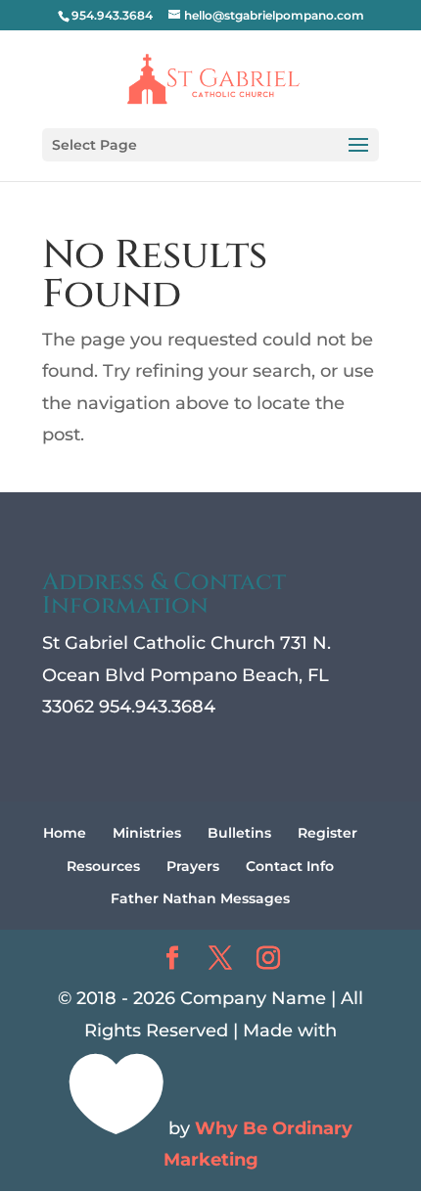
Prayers (192, 866)
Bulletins (239, 833)
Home (64, 833)
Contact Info (290, 866)
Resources (103, 866)
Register (327, 833)
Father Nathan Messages (200, 898)
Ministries (147, 833)
